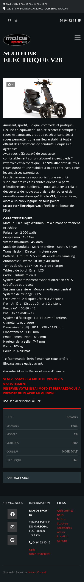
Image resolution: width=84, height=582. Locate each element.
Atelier (61, 532)
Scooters (62, 523)
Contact (62, 541)
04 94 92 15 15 (70, 20)
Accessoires (64, 528)
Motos (61, 519)
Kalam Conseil (37, 572)
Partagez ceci (17, 478)
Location (62, 536)
